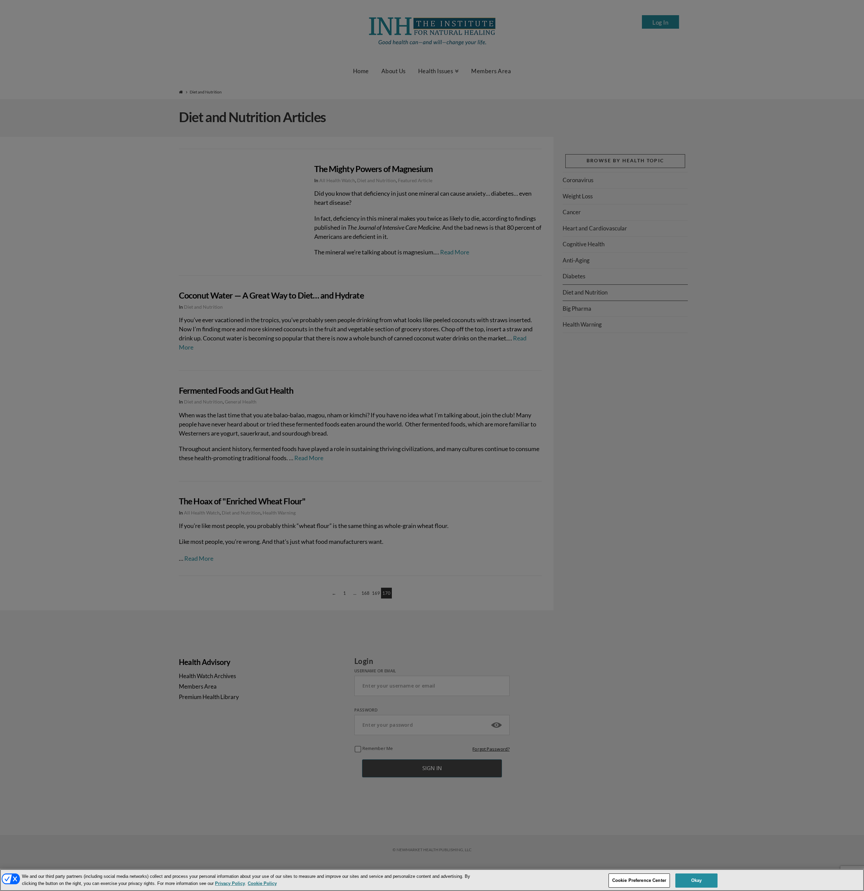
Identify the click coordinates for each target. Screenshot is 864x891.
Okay (696, 880)
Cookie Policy (262, 883)
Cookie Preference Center (639, 880)
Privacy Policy (230, 883)
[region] (432, 880)
